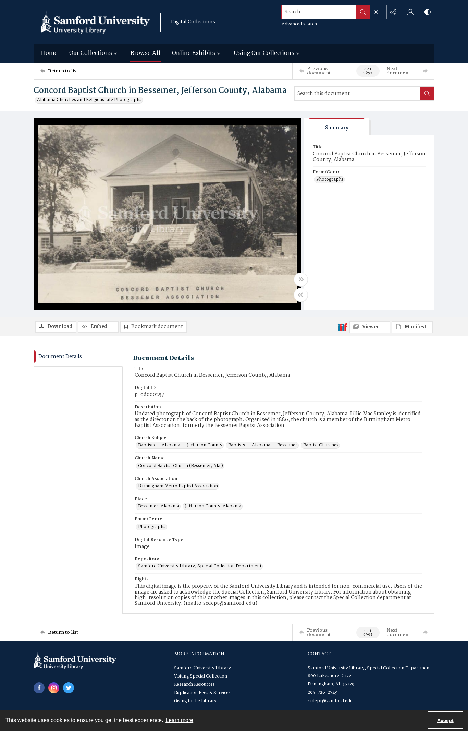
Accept (445, 720)
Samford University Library (202, 668)
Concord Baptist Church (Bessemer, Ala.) (180, 466)
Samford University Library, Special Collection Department (199, 566)
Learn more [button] (179, 720)
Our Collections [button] (90, 53)
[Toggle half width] (301, 295)
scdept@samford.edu (330, 701)
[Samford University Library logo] (95, 22)
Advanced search (299, 24)
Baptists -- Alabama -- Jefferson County (180, 445)
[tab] (336, 126)
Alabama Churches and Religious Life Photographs (89, 100)
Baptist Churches (320, 445)
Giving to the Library (195, 701)
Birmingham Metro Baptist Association (178, 486)
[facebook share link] (39, 687)
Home (49, 53)
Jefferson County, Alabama (213, 506)
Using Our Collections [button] (264, 53)
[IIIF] (342, 327)
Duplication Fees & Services (202, 692)
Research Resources (194, 684)
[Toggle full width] (301, 279)
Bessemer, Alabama (158, 506)
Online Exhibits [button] (193, 53)
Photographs (330, 179)
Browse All (145, 53)
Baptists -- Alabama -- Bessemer (262, 445)
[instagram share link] (53, 687)
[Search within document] (427, 93)
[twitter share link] (68, 687)
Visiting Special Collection (200, 676)
